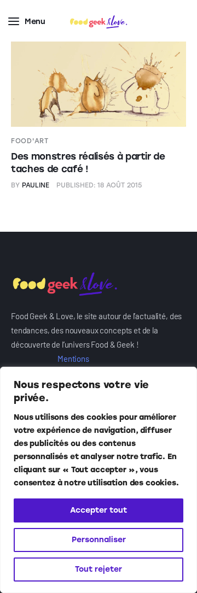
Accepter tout (98, 510)
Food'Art (30, 141)
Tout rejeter (98, 569)
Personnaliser (99, 539)
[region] (98, 480)
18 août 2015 (99, 185)
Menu (35, 21)
